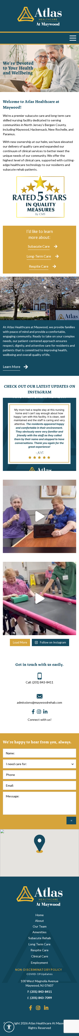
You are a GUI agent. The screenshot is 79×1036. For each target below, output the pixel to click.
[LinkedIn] (45, 712)
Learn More (11, 366)
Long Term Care (39, 944)
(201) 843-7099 (41, 998)
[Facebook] (33, 712)
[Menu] (73, 38)
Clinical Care (39, 956)
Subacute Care (39, 246)
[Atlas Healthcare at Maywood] (39, 17)
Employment (39, 962)
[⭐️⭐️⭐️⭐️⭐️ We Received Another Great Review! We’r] (39, 434)
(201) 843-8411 (41, 991)
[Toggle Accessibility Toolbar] (9, 1027)
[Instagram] (39, 712)
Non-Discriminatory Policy (38, 969)
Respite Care (38, 266)
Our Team (40, 926)
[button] (39, 844)
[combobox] (39, 763)
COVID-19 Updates (40, 974)
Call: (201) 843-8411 (39, 682)
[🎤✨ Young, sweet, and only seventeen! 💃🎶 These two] (39, 516)
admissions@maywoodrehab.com (39, 702)
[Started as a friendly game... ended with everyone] (39, 598)
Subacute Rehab (39, 938)
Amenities (39, 932)
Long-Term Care (39, 256)
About (39, 920)
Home (40, 915)
